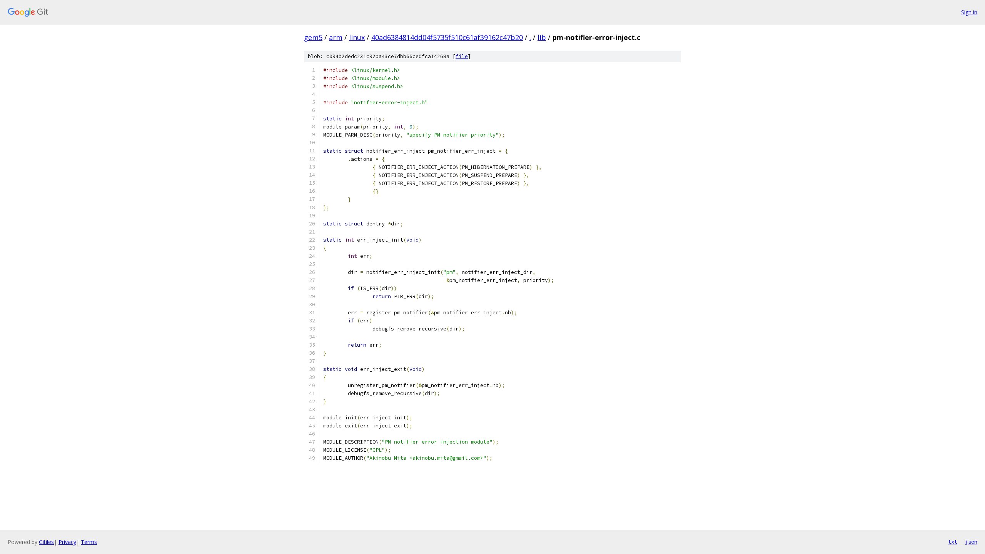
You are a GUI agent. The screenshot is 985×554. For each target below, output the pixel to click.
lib (542, 37)
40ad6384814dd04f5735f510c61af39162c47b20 (447, 37)
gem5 (313, 37)
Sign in (969, 12)
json (971, 541)
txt (952, 541)
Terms (89, 542)
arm (335, 37)
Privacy (67, 542)
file (462, 56)
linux (357, 37)
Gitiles (46, 542)
